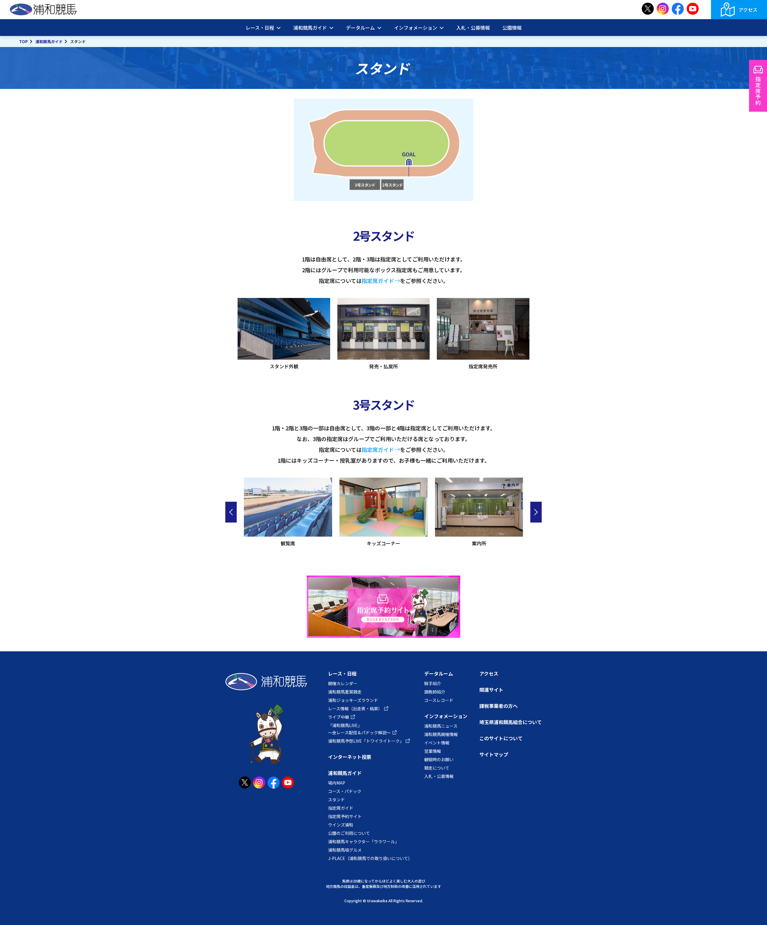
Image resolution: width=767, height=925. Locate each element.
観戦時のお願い (439, 759)
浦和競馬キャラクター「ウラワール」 (363, 841)
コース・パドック (344, 791)
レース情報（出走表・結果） (355, 708)
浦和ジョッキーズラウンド (353, 700)
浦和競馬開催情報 (441, 734)
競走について (436, 768)
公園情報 (512, 27)
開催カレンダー (342, 683)
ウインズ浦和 (340, 825)
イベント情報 (436, 743)
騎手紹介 (432, 683)
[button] (231, 512)
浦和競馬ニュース (441, 726)
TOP (23, 41)
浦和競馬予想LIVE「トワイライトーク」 (366, 741)
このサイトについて (501, 738)
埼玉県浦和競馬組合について (510, 722)
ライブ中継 (338, 717)
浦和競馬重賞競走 (345, 692)
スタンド (336, 800)
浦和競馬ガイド (49, 41)
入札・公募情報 (473, 27)
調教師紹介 (434, 692)
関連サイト (491, 689)
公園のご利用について (349, 833)
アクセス (748, 9)
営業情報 (432, 751)
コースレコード (438, 700)
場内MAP (336, 783)
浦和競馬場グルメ (345, 850)
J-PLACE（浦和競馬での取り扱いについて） (370, 858)
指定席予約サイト (345, 816)
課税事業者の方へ (498, 705)
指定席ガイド (378, 280)
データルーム (438, 673)
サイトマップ (493, 754)
